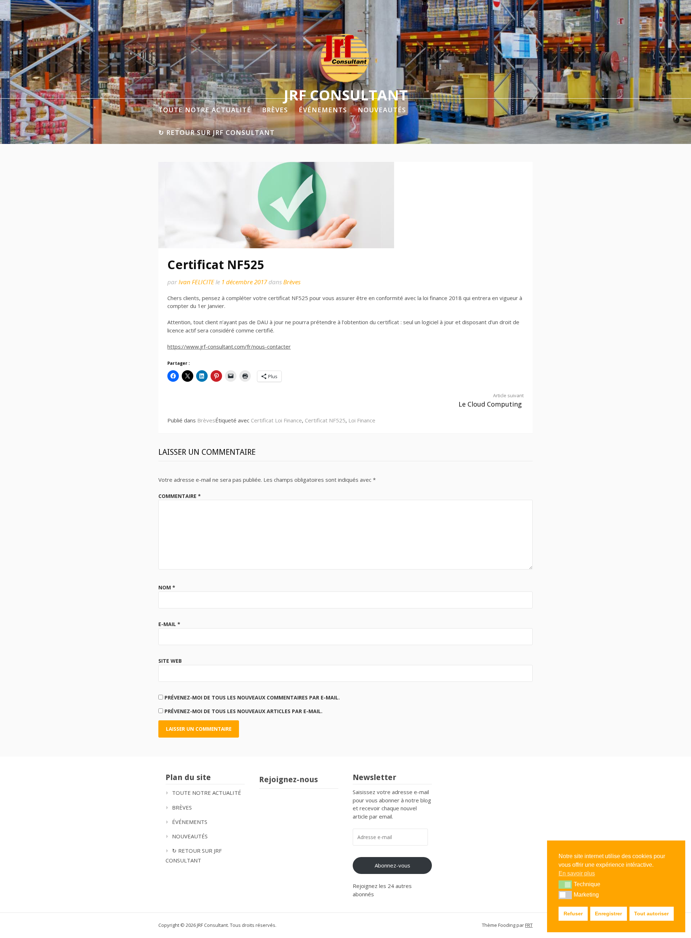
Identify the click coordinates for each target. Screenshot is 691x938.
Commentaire (179, 496)
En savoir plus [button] (577, 873)
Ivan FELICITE (196, 282)
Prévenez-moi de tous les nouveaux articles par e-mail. (243, 711)
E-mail (169, 624)
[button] (565, 884)
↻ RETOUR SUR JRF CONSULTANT (216, 132)
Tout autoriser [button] (651, 913)
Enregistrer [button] (608, 913)
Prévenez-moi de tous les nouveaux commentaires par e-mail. (252, 697)
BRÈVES (275, 109)
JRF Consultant (346, 94)
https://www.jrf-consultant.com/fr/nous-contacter (229, 346)
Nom (166, 587)
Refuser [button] (573, 913)
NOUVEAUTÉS (382, 109)
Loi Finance (361, 420)
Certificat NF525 (325, 420)
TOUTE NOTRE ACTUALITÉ (204, 109)
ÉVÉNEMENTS (323, 109)
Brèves (292, 282)
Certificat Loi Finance (276, 420)
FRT (529, 925)
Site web (170, 660)
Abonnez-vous (392, 865)
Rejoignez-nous (288, 779)
